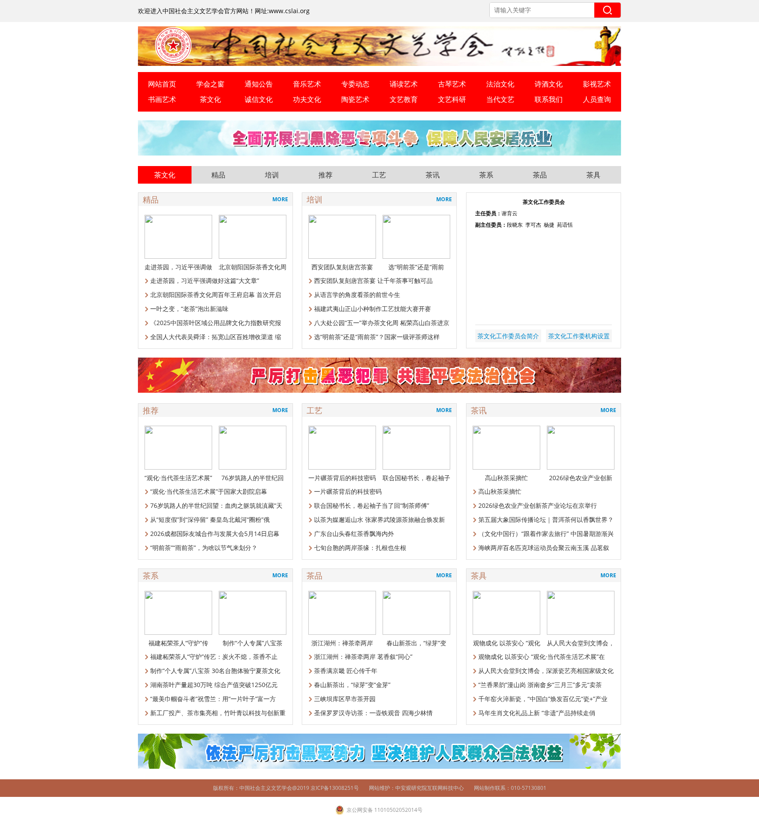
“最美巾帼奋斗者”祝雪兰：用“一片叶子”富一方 (213, 699)
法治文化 (500, 84)
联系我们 (549, 99)
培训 (272, 175)
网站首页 (162, 84)
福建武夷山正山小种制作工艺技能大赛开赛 (372, 308)
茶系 (486, 175)
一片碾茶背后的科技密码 (348, 491)
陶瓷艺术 (355, 99)
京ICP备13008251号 (335, 788)
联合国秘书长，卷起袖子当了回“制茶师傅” (371, 505)
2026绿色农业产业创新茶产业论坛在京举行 (537, 505)
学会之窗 (210, 84)
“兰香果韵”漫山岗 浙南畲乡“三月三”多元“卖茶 (540, 684)
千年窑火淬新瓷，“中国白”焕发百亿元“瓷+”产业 (542, 699)
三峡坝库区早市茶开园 (345, 699)
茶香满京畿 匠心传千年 (345, 670)
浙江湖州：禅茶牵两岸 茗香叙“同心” (363, 656)
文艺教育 (404, 99)
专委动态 (355, 84)
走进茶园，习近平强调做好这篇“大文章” (204, 280)
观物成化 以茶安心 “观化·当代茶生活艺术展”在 (541, 656)
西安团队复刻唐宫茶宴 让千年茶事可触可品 (373, 280)
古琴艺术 (452, 84)
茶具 (593, 175)
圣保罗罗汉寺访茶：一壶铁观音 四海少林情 (373, 713)
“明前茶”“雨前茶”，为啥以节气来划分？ (203, 547)
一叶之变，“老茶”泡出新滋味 (189, 308)
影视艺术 (597, 84)
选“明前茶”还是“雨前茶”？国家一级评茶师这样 (377, 337)
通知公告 (259, 84)
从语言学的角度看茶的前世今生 (357, 294)
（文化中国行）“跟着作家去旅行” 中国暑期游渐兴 (546, 533)
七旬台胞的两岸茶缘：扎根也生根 (360, 547)
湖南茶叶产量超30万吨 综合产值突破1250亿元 (214, 684)
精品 (218, 175)
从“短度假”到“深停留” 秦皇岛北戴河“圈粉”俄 (210, 519)
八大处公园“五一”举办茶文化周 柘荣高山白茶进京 (381, 322)
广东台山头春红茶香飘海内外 (354, 533)
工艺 (379, 175)
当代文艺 (500, 99)
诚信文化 (259, 99)
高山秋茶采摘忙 (499, 491)
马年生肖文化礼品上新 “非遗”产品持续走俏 (536, 713)
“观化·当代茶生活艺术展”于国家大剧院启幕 (208, 491)
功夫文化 (307, 99)
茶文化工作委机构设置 (579, 336)
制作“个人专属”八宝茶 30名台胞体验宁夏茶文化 (215, 670)
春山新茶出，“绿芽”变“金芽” (352, 684)
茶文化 (210, 99)
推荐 (325, 175)
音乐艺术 (307, 84)
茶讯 (433, 175)
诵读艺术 (404, 84)
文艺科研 (452, 99)
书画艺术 (162, 99)
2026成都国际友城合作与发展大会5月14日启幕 (214, 533)
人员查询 (597, 99)
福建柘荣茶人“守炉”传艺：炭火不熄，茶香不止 (214, 656)
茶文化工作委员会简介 (508, 336)
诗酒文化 (549, 84)
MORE (280, 199)
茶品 (540, 175)
